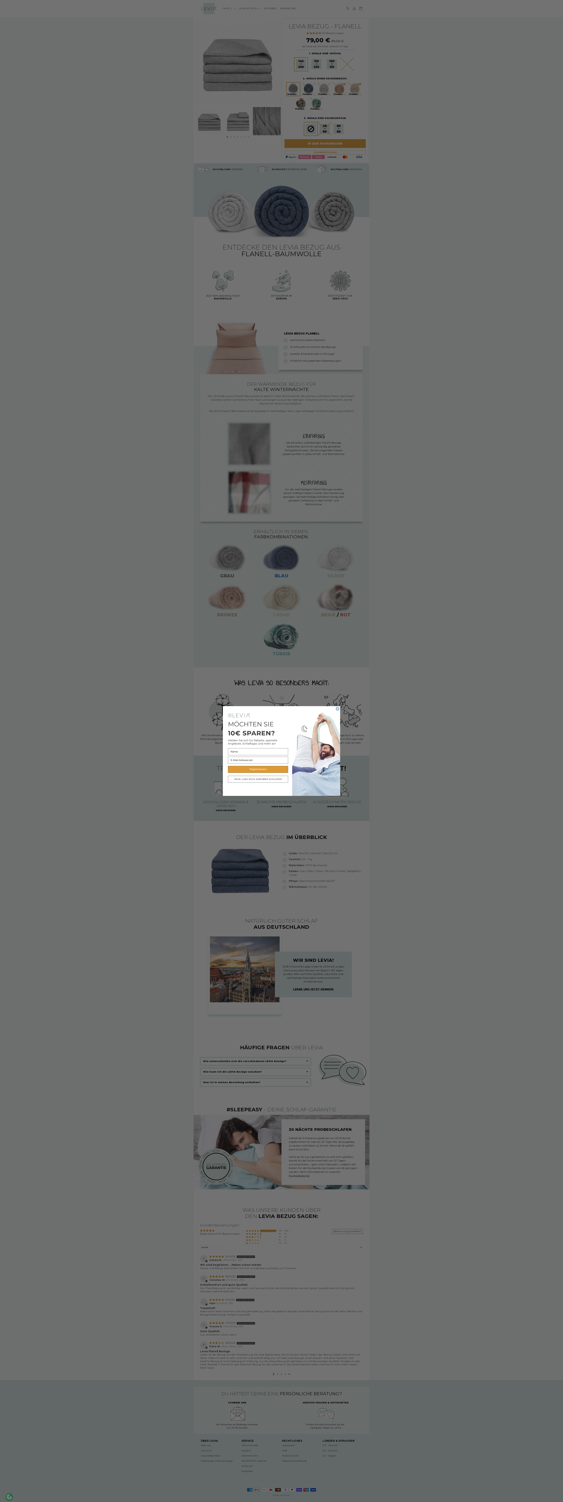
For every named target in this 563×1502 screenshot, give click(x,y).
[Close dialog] (337, 708)
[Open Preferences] (9, 1497)
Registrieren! (258, 769)
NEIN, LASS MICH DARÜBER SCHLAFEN (258, 779)
